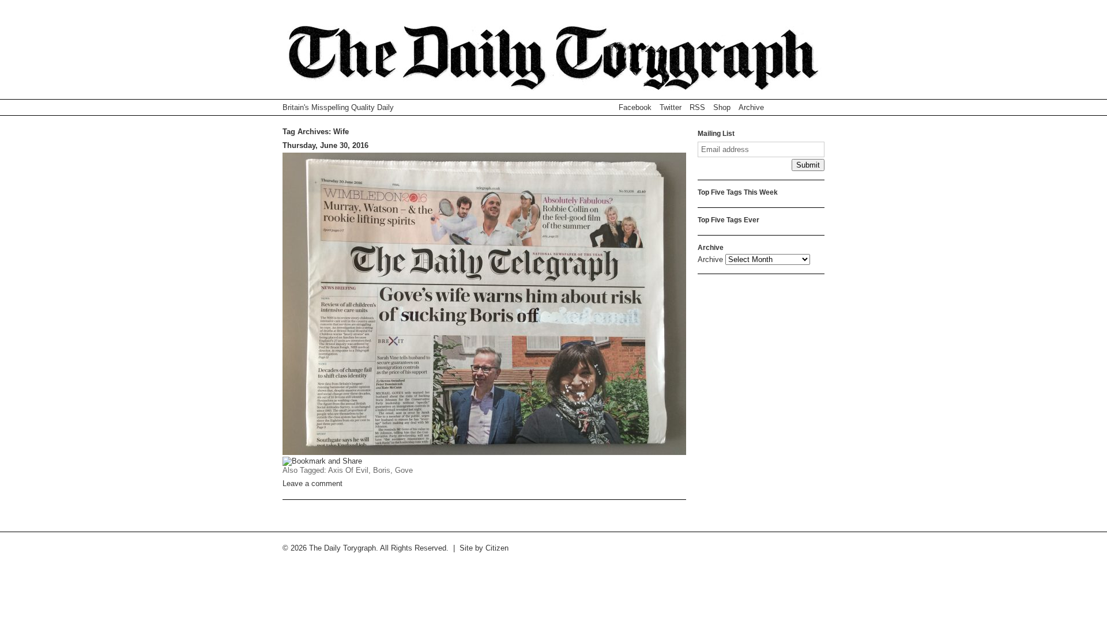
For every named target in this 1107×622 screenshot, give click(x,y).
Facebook (635, 107)
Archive (751, 107)
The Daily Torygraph (553, 62)
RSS (697, 107)
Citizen (497, 548)
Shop (722, 107)
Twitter (670, 107)
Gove (404, 470)
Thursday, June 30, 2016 (325, 145)
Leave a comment (312, 483)
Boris (381, 470)
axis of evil (348, 470)
